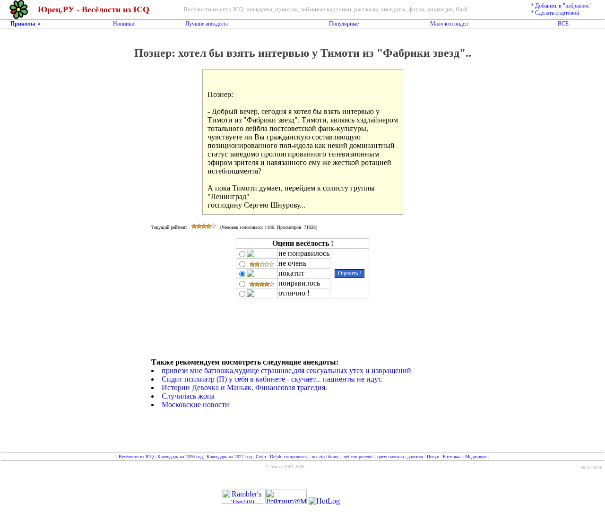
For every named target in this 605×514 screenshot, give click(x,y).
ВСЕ (563, 23)
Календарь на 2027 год (229, 456)
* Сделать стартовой (555, 12)
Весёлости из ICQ (136, 456)
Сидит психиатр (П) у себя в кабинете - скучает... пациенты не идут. (272, 379)
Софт (261, 456)
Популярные (344, 23)
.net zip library (324, 456)
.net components (357, 456)
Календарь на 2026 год (180, 456)
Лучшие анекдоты (206, 23)
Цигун (433, 456)
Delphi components (288, 456)
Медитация (476, 456)
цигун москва (390, 456)
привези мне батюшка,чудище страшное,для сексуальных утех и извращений (286, 370)
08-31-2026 (591, 467)
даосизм (415, 456)
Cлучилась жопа (188, 396)
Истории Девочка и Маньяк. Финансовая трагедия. (244, 387)
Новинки (123, 23)
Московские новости (195, 405)
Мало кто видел (449, 23)
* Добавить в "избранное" (561, 5)
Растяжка (452, 456)
